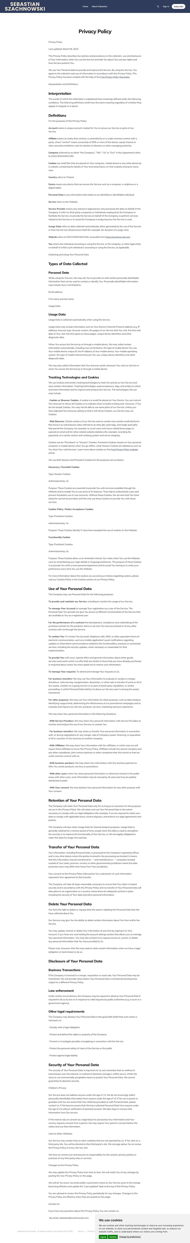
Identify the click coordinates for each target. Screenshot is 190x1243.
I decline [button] (112, 1237)
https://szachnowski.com (118, 237)
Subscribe (178, 6)
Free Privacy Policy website (124, 449)
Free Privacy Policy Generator (115, 77)
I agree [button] (103, 1237)
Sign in (166, 6)
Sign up (81, 1231)
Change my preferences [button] (129, 1237)
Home (85, 6)
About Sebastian (99, 6)
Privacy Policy (93, 1231)
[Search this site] (158, 6)
